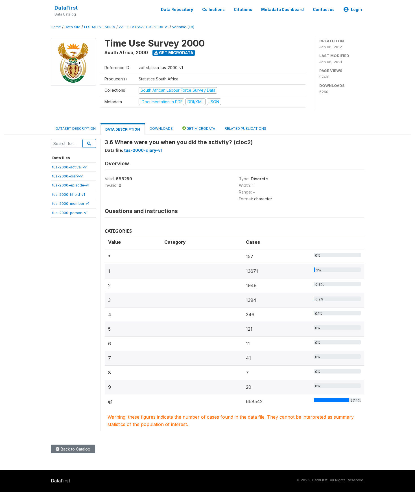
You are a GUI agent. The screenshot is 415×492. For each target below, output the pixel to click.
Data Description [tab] (122, 129)
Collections (213, 9)
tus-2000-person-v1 (70, 212)
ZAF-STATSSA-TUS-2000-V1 (144, 27)
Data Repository (177, 9)
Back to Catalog (75, 449)
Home (56, 27)
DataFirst (66, 8)
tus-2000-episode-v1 (70, 185)
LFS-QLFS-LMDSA (99, 27)
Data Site (72, 27)
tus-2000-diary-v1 (68, 176)
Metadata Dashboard (282, 9)
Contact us (324, 9)
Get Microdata (175, 52)
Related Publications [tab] (245, 128)
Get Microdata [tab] (200, 128)
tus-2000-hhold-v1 (68, 194)
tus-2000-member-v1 (70, 203)
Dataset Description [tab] (76, 128)
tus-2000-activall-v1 (70, 167)
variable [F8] (183, 27)
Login (356, 9)
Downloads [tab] (161, 128)
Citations (243, 9)
